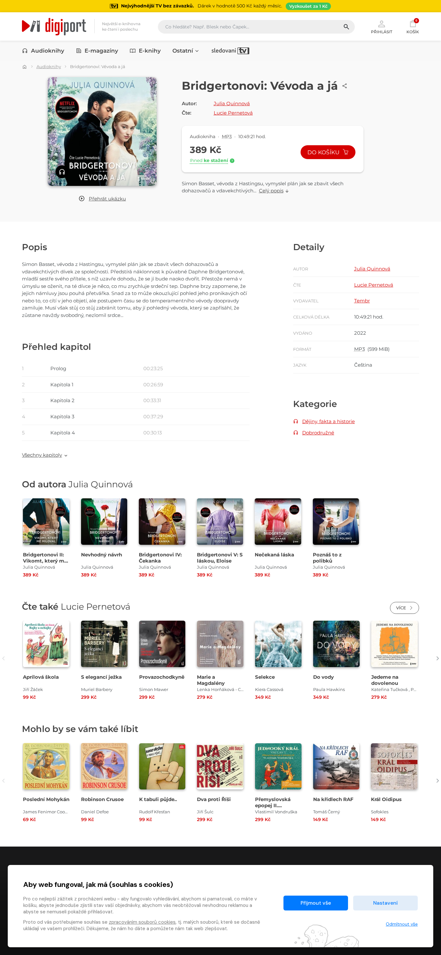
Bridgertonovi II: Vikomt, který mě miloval (45, 561)
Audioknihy (47, 50)
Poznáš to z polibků (327, 558)
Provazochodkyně (161, 677)
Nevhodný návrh (101, 555)
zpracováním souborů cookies (142, 922)
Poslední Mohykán (46, 799)
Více (401, 607)
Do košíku (324, 152)
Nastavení (385, 902)
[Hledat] (349, 27)
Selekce (265, 677)
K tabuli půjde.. (158, 799)
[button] (102, 199)
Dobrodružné (318, 433)
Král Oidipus (386, 799)
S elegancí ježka (101, 677)
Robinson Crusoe (102, 799)
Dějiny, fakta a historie (328, 421)
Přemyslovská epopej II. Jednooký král (273, 805)
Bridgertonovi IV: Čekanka (160, 558)
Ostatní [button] (182, 50)
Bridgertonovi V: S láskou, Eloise (220, 558)
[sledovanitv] (230, 50)
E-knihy (150, 50)
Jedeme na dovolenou (384, 680)
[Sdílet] (345, 86)
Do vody (323, 677)
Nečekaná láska (274, 555)
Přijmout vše (316, 902)
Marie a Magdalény (211, 680)
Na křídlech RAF (333, 799)
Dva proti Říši (214, 799)
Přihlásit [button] (381, 31)
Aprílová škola (41, 677)
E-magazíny (101, 50)
